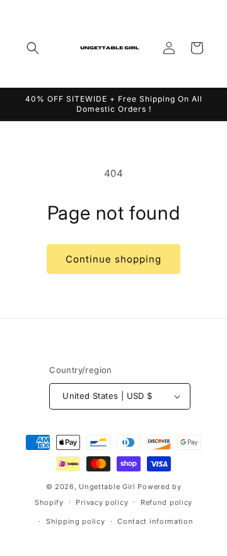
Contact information (155, 521)
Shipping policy (75, 521)
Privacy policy (102, 502)
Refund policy (166, 502)
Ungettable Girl (107, 486)
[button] (33, 48)
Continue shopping (113, 259)
